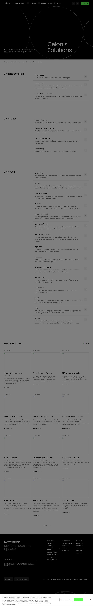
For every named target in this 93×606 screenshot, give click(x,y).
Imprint (13, 604)
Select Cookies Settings (66, 599)
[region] (46, 600)
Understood (78, 599)
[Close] (90, 599)
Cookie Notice (8, 604)
